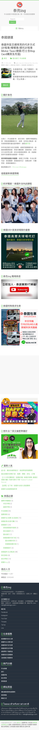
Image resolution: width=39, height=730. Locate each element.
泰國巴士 (18, 65)
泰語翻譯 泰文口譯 (7, 639)
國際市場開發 (6, 501)
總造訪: (4, 577)
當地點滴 (4, 681)
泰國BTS (7, 65)
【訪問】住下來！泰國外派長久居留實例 (15, 486)
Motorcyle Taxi (28, 63)
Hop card (21, 63)
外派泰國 (23, 58)
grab (17, 63)
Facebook (4, 612)
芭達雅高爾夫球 (10, 544)
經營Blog (4, 562)
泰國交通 (13, 65)
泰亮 (5, 58)
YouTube (4, 618)
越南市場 (6, 507)
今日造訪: (4, 574)
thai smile (35, 63)
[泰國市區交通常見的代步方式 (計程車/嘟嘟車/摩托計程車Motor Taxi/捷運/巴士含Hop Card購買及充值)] (6, 69)
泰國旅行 (4, 525)
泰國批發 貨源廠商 (7, 654)
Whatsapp (22, 167)
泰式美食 (4, 555)
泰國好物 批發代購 (7, 521)
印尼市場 (6, 504)
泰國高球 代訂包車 (7, 645)
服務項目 (4, 514)
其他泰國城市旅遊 (9, 528)
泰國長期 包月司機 (7, 648)
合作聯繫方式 (5, 599)
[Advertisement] (19, 374)
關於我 (27, 144)
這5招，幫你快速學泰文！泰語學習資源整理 (16, 470)
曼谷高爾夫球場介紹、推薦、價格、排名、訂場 (18, 474)
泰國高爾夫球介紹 (9, 538)
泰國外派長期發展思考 (9, 489)
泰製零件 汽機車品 (7, 651)
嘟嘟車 (3, 65)
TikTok (3, 625)
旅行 (2, 671)
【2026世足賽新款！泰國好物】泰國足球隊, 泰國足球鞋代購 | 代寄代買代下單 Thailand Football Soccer (19, 479)
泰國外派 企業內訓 (7, 642)
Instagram (4, 615)
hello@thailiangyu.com (8, 605)
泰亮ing (19, 10)
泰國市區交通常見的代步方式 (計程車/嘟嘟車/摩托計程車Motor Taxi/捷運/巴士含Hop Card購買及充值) (18, 49)
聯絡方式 (4, 698)
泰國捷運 (23, 65)
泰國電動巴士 (30, 65)
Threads (3, 622)
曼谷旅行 (15, 58)
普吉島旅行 (7, 531)
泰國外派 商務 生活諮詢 (9, 518)
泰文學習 (4, 559)
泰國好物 (4, 675)
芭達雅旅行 (7, 548)
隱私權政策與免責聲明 (8, 692)
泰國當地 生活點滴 (7, 552)
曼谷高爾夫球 (10, 541)
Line (16, 167)
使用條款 (4, 695)
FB (13, 167)
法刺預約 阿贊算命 (7, 658)
